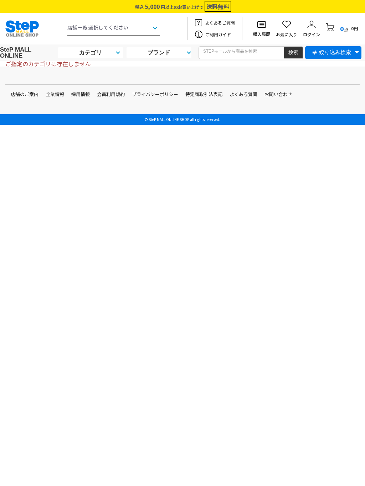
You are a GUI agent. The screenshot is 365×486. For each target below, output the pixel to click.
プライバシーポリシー (155, 94)
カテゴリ (90, 52)
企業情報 (55, 94)
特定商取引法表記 (203, 94)
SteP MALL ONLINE (15, 53)
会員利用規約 (111, 94)
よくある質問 (243, 94)
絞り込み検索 (335, 52)
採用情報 (80, 94)
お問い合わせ (278, 94)
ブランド (159, 52)
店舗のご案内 (24, 94)
